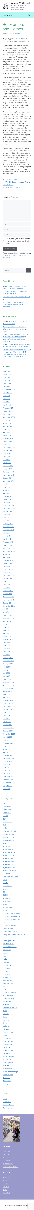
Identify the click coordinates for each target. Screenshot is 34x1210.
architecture (7, 813)
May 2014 (6, 554)
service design (8, 1041)
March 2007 (7, 722)
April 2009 (6, 676)
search (5, 1035)
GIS (4, 892)
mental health (8, 965)
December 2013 (8, 566)
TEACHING (7, 1161)
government (7, 898)
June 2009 (6, 670)
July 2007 (6, 713)
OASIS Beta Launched (13, 187)
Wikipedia (6, 1078)
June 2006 (6, 740)
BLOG (5, 1190)
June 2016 (6, 515)
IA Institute (6, 910)
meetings (6, 962)
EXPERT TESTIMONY (10, 1167)
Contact (5, 331)
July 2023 (6, 377)
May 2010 (6, 652)
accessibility (7, 807)
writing (5, 1084)
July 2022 (6, 396)
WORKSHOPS (8, 1164)
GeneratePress (17, 1207)
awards (5, 816)
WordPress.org (8, 1108)
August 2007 (7, 710)
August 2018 (7, 451)
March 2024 (7, 374)
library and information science (14, 935)
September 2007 (9, 706)
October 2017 (7, 478)
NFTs (5, 986)
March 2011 (7, 636)
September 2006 (9, 734)
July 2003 (6, 789)
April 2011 (6, 633)
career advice (7, 822)
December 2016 (8, 502)
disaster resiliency (9, 871)
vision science (8, 1075)
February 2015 (8, 542)
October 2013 (8, 572)
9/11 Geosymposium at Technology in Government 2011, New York (14, 354)
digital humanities (9, 861)
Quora (5, 1017)
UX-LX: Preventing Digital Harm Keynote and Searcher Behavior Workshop (14, 304)
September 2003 (9, 783)
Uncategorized (8, 1062)
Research (6, 1023)
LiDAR (5, 938)
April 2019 (6, 432)
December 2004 (8, 758)
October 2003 (8, 780)
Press (5, 1011)
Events (5, 883)
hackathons (7, 901)
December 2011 (8, 618)
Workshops (7, 1081)
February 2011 (8, 639)
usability (6, 1066)
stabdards (6, 1047)
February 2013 (8, 591)
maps (5, 956)
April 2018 (6, 460)
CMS (4, 825)
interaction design (9, 925)
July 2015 (6, 533)
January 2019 (7, 441)
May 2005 (6, 749)
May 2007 (6, 716)
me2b (5, 959)
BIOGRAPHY (7, 1178)
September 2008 (9, 691)
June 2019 (6, 429)
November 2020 (8, 414)
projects (6, 1014)
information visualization (11, 919)
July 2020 (6, 420)
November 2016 (8, 505)
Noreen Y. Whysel (20, 3)
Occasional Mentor (9, 992)
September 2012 (9, 606)
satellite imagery (9, 1032)
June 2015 (6, 536)
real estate (6, 1020)
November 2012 (8, 600)
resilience (6, 1026)
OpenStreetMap (8, 999)
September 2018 (9, 447)
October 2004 (8, 761)
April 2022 (6, 402)
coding (5, 828)
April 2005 (6, 752)
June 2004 (6, 767)
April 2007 (6, 719)
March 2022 (7, 405)
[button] (29, 15)
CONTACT (6, 1193)
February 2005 (8, 755)
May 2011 (6, 630)
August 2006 (7, 737)
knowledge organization (11, 931)
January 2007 (7, 725)
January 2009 (7, 679)
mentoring (13, 179)
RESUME (6, 1181)
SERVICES (6, 1151)
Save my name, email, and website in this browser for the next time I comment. (17, 241)
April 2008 (6, 697)
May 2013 (6, 585)
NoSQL (5, 989)
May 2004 (6, 770)
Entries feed (7, 1102)
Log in (5, 1099)
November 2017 (8, 475)
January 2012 (7, 615)
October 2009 (8, 664)
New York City (8, 983)
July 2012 (6, 609)
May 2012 (6, 612)
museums (6, 974)
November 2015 (8, 530)
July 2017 (6, 484)
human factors (8, 907)
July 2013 (6, 582)
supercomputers (9, 1050)
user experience (8, 1069)
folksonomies (7, 886)
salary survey (7, 1029)
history (5, 904)
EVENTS (6, 1187)
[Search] (28, 270)
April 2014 (6, 557)
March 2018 (7, 463)
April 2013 (6, 588)
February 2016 (8, 524)
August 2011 (7, 621)
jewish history (8, 928)
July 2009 (6, 667)
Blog (6, 179)
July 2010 (6, 646)
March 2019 (7, 435)
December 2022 (8, 387)
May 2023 (6, 380)
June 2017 (6, 487)
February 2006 (8, 743)
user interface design (10, 1072)
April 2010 (6, 655)
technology (7, 1059)
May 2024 (6, 371)
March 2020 (7, 423)
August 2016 (7, 511)
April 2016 (6, 521)
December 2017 (8, 472)
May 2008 (6, 694)
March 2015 (7, 539)
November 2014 (8, 548)
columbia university (10, 831)
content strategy (9, 837)
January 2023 (8, 384)
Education (6, 874)
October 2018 (7, 444)
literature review (8, 944)
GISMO (5, 895)
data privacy (7, 846)
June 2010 (6, 649)
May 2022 (6, 399)
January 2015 (7, 545)
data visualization (9, 849)
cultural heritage (8, 840)
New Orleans (7, 980)
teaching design (8, 1056)
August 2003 (7, 786)
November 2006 (8, 728)
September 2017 (9, 481)
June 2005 (6, 746)
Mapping (6, 953)
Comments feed (8, 1105)
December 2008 (8, 682)
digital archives (8, 858)
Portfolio (6, 1005)
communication (8, 834)
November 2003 (8, 777)
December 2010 (8, 642)
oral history (7, 1002)
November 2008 (8, 685)
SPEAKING (6, 1155)
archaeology (7, 810)
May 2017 (6, 490)
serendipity (7, 1038)
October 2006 (8, 731)
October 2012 (7, 603)
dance (5, 843)
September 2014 (9, 551)
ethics (5, 880)
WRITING (6, 1158)
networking (7, 977)
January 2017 (7, 499)
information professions (11, 916)
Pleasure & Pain (23, 41)
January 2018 (7, 469)
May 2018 (6, 457)
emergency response (10, 877)
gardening (6, 889)
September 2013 (9, 575)
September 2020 (9, 417)
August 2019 (7, 426)
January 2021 (7, 411)
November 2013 (8, 569)
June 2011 (6, 627)
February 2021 (8, 408)
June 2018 (6, 454)
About (5, 804)
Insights (5, 922)
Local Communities (10, 947)
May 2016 (6, 518)
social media (7, 1044)
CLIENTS (6, 1184)
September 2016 (9, 508)
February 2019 (8, 438)
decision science (9, 852)
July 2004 (6, 764)
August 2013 (7, 579)
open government (9, 995)
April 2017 (6, 493)
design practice (8, 855)
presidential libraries (10, 1008)
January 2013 (7, 594)
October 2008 (8, 688)
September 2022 (9, 390)
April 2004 (6, 773)
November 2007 (8, 703)
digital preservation (9, 867)
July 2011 (6, 624)
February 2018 (8, 466)
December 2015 (8, 527)
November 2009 (8, 661)
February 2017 (8, 496)
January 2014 (7, 563)
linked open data (9, 941)
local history (7, 950)
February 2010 (8, 658)
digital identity (8, 864)
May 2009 (6, 673)
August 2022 (7, 393)
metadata (6, 971)
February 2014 (8, 560)
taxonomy (6, 1053)
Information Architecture (11, 913)
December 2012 (8, 597)
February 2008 (8, 700)
